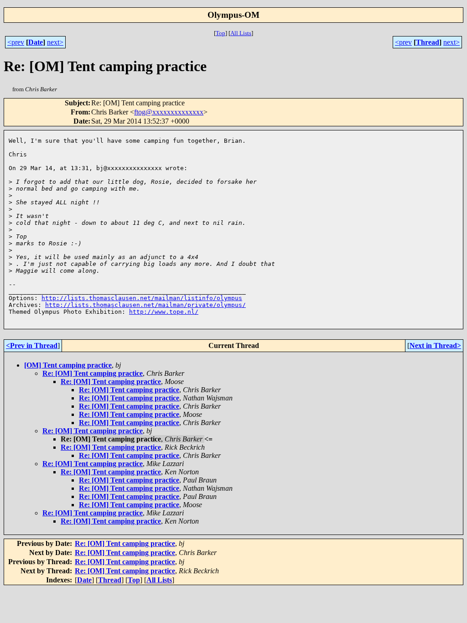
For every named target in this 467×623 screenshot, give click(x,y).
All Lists (240, 33)
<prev (15, 42)
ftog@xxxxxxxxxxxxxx (168, 112)
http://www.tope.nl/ (163, 311)
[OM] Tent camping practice (68, 365)
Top (220, 33)
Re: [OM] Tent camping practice (92, 373)
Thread (427, 42)
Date (35, 42)
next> (55, 42)
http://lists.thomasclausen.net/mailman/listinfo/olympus (142, 298)
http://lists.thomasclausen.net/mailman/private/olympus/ (145, 304)
